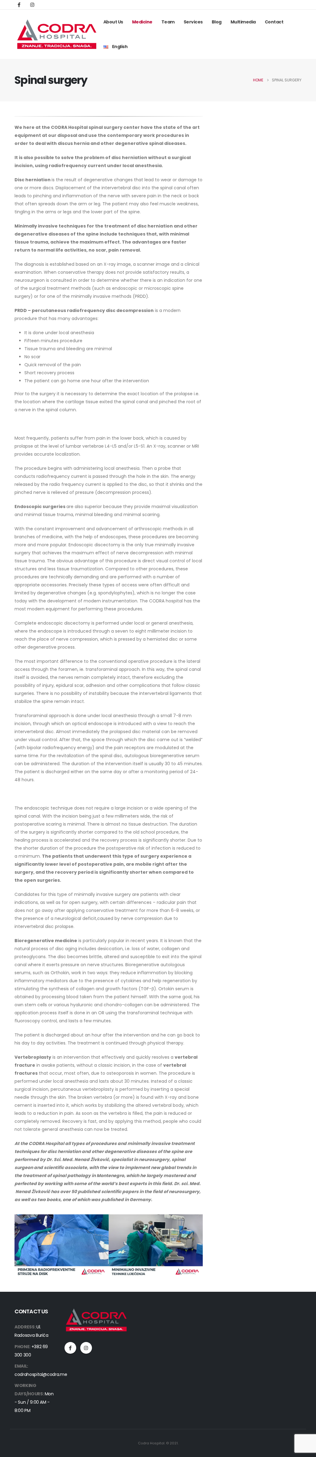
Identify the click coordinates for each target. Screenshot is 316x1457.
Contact (274, 22)
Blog (217, 22)
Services (193, 22)
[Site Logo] (57, 34)
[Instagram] (32, 4)
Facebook (70, 1348)
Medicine (142, 22)
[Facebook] (19, 4)
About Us (113, 22)
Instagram (86, 1348)
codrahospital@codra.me (41, 1374)
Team (168, 22)
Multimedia (243, 22)
